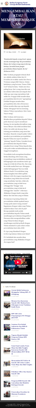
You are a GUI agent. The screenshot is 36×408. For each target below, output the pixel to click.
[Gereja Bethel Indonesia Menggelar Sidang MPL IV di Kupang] (7, 293)
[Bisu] (27, 273)
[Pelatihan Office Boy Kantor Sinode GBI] (7, 373)
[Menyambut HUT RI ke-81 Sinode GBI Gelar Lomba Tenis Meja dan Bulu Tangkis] (7, 363)
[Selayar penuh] (30, 273)
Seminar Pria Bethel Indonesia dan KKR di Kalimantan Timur (19, 326)
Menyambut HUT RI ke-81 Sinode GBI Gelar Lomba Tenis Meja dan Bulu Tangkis (21, 363)
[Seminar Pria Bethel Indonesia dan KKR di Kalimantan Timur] (7, 327)
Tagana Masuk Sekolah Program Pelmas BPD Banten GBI (19, 337)
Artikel (23, 52)
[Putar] (6, 273)
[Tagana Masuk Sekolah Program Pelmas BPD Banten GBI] (7, 338)
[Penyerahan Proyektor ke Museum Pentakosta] (7, 394)
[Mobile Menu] (2, 3)
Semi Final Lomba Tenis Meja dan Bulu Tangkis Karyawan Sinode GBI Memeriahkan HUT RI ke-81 (20, 350)
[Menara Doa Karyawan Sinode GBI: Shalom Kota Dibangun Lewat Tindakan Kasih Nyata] (7, 305)
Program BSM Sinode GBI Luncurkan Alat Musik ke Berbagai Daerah (20, 383)
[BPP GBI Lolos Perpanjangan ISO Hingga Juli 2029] (7, 316)
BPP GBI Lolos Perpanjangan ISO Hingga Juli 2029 (20, 316)
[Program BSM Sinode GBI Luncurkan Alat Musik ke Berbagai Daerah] (7, 384)
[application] (18, 264)
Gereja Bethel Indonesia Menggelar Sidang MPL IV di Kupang (20, 292)
